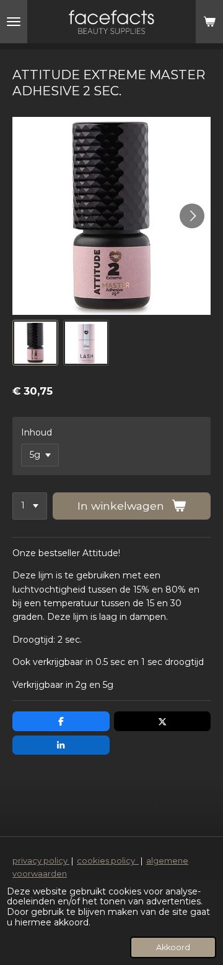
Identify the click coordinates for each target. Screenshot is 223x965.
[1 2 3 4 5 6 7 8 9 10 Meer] (29, 506)
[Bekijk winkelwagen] (209, 21)
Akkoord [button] (173, 947)
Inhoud (36, 432)
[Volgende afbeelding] (192, 216)
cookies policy (108, 860)
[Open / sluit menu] (13, 21)
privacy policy (40, 860)
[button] (35, 343)
